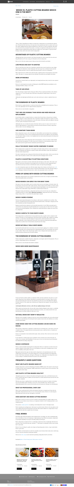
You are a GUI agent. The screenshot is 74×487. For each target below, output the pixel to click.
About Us (47, 1)
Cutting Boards (26, 1)
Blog (52, 1)
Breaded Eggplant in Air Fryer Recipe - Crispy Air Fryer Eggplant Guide (22, 460)
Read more (19, 468)
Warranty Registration (40, 1)
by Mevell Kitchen (18, 17)
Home (17, 5)
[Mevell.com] (10, 1)
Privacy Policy (29, 480)
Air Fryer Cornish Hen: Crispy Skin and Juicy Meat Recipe (36, 460)
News (20, 5)
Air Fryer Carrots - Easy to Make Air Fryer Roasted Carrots (51, 460)
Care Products (32, 1)
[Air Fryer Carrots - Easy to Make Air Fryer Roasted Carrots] (51, 452)
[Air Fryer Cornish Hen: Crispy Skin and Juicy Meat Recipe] (37, 452)
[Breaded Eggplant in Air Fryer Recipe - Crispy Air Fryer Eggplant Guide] (22, 452)
